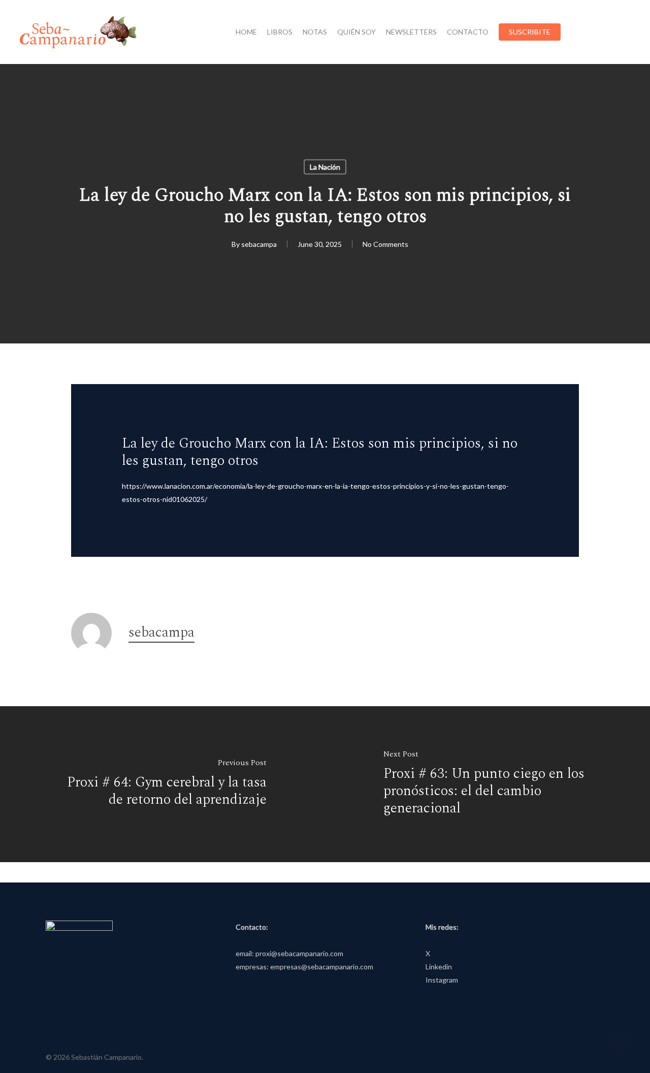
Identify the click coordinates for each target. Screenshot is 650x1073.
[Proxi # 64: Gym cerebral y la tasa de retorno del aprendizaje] (162, 784)
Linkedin (439, 966)
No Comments (385, 244)
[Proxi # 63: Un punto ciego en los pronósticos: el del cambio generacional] (487, 784)
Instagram (442, 979)
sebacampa (259, 244)
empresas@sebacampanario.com (321, 966)
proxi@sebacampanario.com (299, 953)
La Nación (325, 167)
